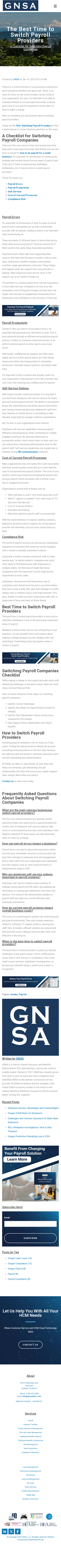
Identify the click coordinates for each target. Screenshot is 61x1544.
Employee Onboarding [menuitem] (30, 1452)
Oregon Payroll (17, 1268)
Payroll (22, 994)
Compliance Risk (17, 199)
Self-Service (14, 191)
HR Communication (28, 452)
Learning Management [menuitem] (30, 1479)
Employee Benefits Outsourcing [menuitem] (30, 1440)
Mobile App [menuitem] (30, 1495)
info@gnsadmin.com (31, 1396)
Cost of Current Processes (22, 195)
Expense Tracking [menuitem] (30, 1425)
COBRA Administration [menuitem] (30, 1491)
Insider (14, 994)
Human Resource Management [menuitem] (30, 1429)
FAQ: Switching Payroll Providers (33, 125)
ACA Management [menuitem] (30, 1444)
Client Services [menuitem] (30, 1487)
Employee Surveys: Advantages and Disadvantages (33, 1108)
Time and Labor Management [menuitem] (30, 1433)
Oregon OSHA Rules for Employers (25, 1113)
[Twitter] (11, 1531)
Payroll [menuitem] (30, 1421)
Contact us (8, 781)
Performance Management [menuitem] (30, 1471)
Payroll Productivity (18, 187)
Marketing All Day (36, 1540)
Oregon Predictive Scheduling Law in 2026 (29, 1136)
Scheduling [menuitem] (30, 1475)
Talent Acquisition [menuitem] (30, 1448)
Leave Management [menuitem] (30, 1467)
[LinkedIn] (5, 1531)
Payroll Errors (15, 184)
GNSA (16, 79)
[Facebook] (18, 1531)
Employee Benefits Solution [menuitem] (30, 1436)
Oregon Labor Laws (20, 1258)
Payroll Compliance (19, 1279)
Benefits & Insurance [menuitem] (30, 1499)
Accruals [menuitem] (30, 1483)
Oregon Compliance (20, 1263)
